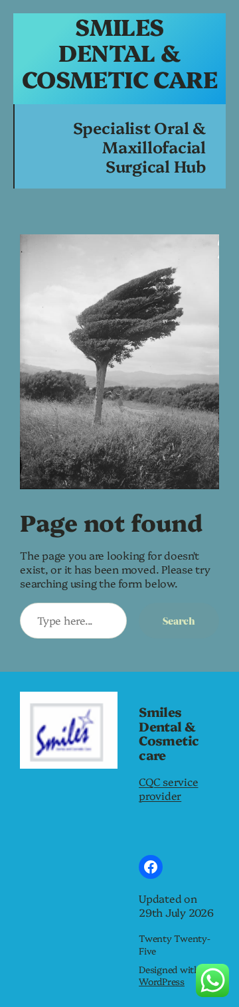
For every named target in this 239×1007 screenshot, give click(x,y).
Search (179, 620)
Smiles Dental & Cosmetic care (119, 52)
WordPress (162, 981)
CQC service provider (168, 788)
